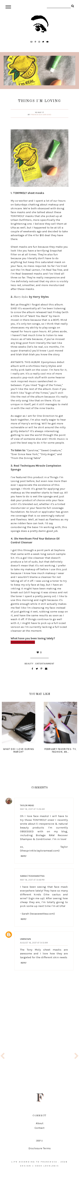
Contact (39, 1127)
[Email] (46, 668)
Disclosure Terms (39, 1148)
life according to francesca (34, 1162)
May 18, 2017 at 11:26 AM (32, 809)
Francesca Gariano (41, 114)
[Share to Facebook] (33, 668)
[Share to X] (37, 668)
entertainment (44, 663)
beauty (29, 663)
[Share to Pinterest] (42, 668)
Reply (23, 856)
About (39, 1123)
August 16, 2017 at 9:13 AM (34, 942)
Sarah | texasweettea (32, 876)
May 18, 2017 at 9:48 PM (32, 880)
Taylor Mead (27, 805)
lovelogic (51, 1166)
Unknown (25, 939)
